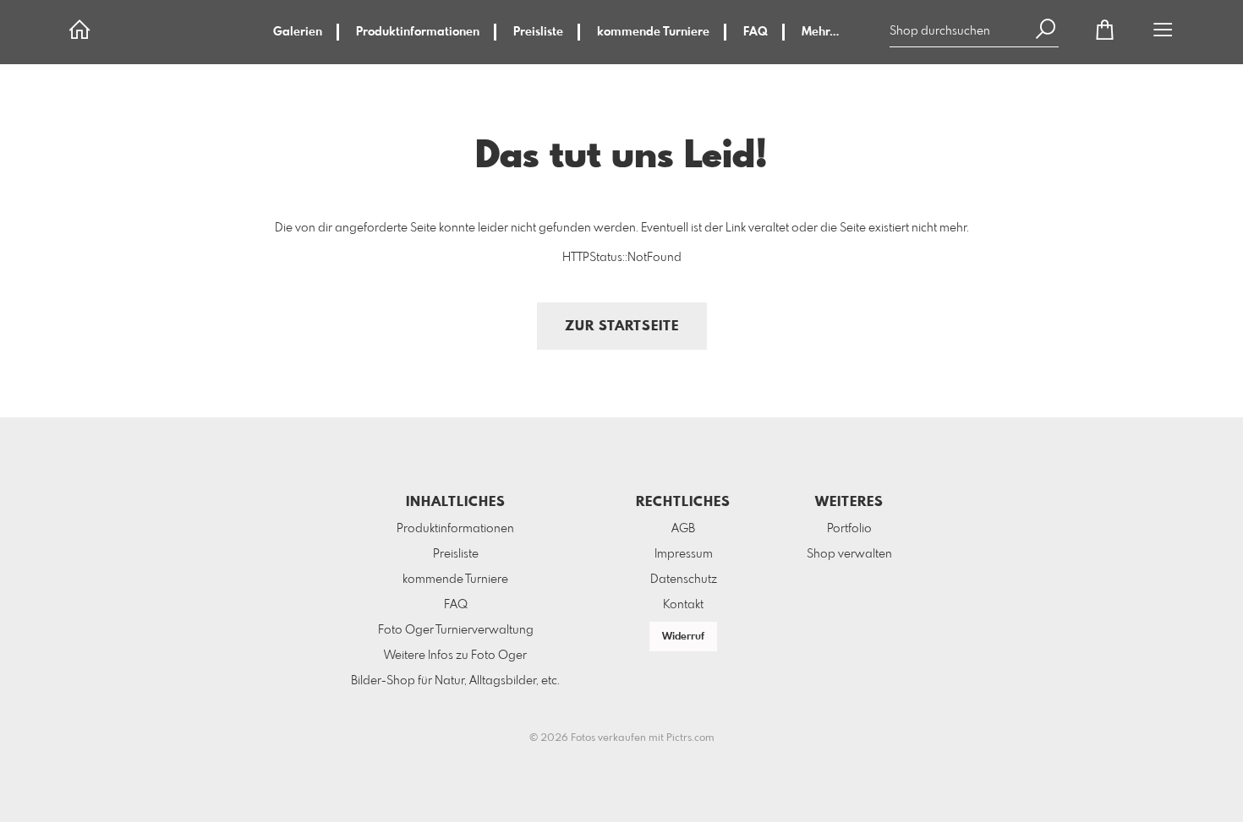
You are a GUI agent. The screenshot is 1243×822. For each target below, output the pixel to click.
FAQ (755, 32)
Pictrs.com (690, 738)
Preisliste (538, 32)
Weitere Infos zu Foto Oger (455, 655)
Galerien (297, 32)
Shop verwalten (849, 554)
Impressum (683, 554)
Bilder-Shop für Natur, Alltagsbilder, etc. (455, 681)
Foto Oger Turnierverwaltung (456, 630)
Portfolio (849, 529)
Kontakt (683, 605)
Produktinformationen (417, 32)
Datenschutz (683, 579)
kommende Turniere (653, 32)
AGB (683, 529)
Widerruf (683, 637)
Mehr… (820, 32)
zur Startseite (622, 326)
